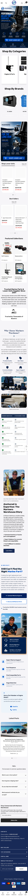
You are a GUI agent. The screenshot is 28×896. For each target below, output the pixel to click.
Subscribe (14, 820)
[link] (8, 893)
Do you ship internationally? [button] (10, 786)
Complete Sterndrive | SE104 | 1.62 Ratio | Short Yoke (7, 182)
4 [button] (17, 233)
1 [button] (10, 233)
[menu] (2, 3)
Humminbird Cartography (18, 277)
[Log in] (22, 3)
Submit (21, 868)
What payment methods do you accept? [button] (11, 793)
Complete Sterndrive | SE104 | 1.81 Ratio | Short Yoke (20, 182)
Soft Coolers (5, 256)
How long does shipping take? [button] (10, 781)
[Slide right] (25, 314)
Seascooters (19, 256)
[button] (1, 217)
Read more (13, 753)
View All (24, 164)
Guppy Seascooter (6, 218)
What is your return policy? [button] (9, 775)
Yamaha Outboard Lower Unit (7, 277)
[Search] (6, 3)
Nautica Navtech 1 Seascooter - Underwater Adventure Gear (20, 220)
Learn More (9, 550)
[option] (7, 180)
